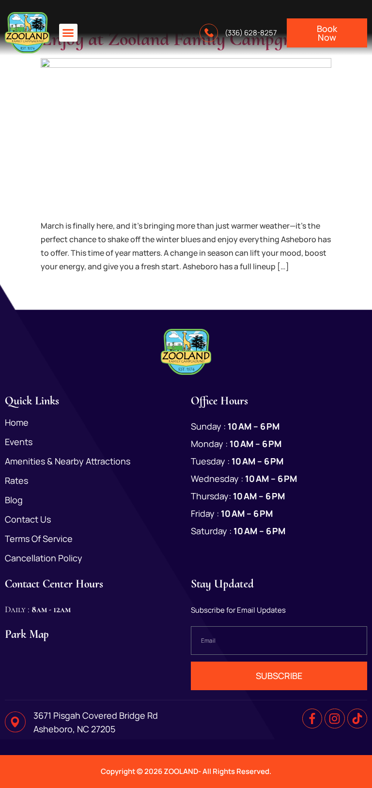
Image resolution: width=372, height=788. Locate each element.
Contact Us (28, 519)
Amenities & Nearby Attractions (67, 461)
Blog (14, 500)
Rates (16, 480)
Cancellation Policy (43, 558)
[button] (68, 33)
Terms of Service (39, 538)
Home (17, 422)
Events (18, 442)
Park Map (27, 634)
